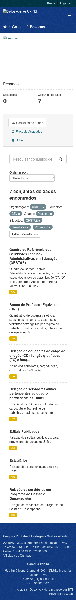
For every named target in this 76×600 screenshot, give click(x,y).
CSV (13, 292)
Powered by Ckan (61, 594)
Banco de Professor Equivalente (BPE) (35, 306)
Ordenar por (18, 172)
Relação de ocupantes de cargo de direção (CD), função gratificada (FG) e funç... (37, 355)
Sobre (19, 140)
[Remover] (43, 207)
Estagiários (19, 460)
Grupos (18, 26)
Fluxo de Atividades (28, 131)
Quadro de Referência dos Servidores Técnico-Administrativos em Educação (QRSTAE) (34, 256)
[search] (60, 159)
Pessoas (37, 26)
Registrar (65, 3)
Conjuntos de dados (29, 123)
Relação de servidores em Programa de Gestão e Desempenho (30, 494)
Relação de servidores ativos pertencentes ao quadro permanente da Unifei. (33, 393)
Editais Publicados (24, 431)
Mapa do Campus (19, 555)
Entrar (51, 3)
